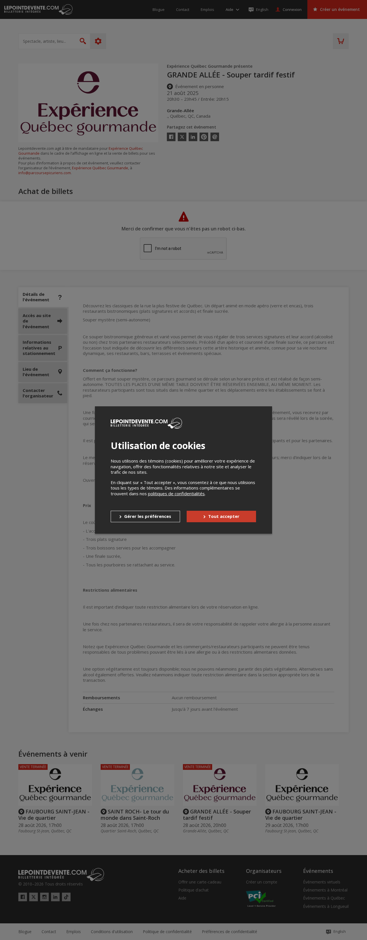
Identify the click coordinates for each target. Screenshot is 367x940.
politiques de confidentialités (176, 493)
